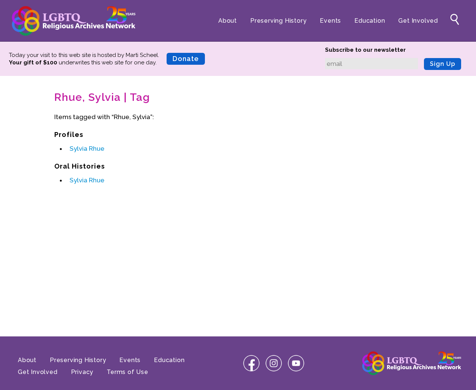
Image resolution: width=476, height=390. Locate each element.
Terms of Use (127, 371)
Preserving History (278, 20)
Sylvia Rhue (87, 148)
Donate (186, 59)
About (227, 20)
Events (330, 20)
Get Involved (418, 20)
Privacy (82, 371)
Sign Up (442, 63)
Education (369, 20)
